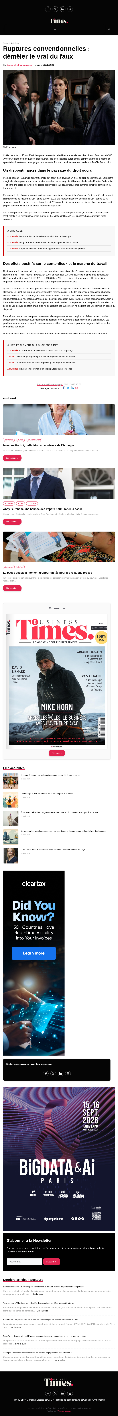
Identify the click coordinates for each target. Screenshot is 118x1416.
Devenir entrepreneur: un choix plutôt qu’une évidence (45, 369)
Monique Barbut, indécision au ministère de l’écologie (45, 236)
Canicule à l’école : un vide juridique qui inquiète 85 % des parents (50, 775)
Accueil (6, 43)
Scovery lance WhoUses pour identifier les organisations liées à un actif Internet (38, 1303)
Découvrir (57, 753)
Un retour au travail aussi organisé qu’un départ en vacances (45, 362)
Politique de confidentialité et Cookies (73, 1399)
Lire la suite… (12, 458)
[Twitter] (55, 9)
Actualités (8, 440)
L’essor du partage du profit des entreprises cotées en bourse (45, 356)
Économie (32, 503)
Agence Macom (64, 1411)
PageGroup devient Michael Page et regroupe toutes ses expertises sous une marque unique (44, 1336)
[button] (109, 29)
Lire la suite (37, 1294)
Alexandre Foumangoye (20, 65)
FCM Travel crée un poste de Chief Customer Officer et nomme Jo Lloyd (53, 850)
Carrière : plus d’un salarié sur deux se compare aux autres (47, 794)
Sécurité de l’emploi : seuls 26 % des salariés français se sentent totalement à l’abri (40, 1320)
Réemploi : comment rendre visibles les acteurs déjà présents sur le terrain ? (37, 1353)
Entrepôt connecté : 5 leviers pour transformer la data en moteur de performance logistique (43, 1287)
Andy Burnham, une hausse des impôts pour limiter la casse (48, 242)
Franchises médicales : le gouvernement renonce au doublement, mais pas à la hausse (59, 812)
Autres (15, 43)
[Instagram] (70, 9)
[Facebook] (48, 9)
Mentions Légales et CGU (39, 1399)
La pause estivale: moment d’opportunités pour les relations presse (52, 248)
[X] (68, 388)
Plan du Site (19, 1399)
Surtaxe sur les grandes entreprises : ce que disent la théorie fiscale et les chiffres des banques (63, 831)
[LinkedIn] (62, 9)
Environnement (34, 440)
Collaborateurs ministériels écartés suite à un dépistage (46, 350)
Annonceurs (99, 1399)
